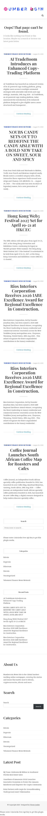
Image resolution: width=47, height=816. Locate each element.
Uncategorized (9, 576)
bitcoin (6, 557)
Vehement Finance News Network (17, 54)
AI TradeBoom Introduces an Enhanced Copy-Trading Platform (23, 65)
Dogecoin (7, 562)
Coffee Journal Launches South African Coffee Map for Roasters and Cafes (23, 459)
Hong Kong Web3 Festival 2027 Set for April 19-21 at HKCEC (23, 222)
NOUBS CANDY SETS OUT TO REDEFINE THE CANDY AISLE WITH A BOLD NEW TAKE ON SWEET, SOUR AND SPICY (23, 145)
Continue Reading (23, 114)
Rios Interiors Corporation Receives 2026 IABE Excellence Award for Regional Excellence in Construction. (23, 297)
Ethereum (7, 566)
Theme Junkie (35, 805)
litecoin (6, 571)
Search (6, 703)
